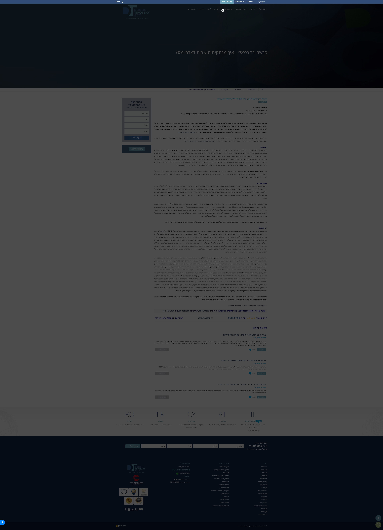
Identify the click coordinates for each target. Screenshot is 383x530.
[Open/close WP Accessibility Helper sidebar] (2, 522)
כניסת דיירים (239, 1)
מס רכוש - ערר (227, 1)
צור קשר (250, 1)
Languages (261, 1)
